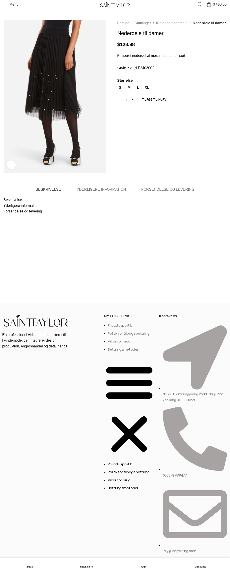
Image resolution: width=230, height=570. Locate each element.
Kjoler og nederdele (172, 23)
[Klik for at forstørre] (11, 164)
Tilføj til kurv (154, 99)
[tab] (48, 189)
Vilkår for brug (119, 341)
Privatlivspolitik (120, 325)
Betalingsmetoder (123, 349)
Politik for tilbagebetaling (129, 333)
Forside (123, 23)
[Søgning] (199, 4)
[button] (129, 409)
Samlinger (143, 23)
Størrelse (125, 80)
